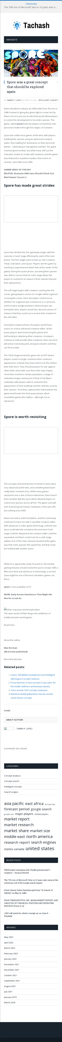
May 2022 (8, 937)
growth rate (9, 814)
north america (39, 836)
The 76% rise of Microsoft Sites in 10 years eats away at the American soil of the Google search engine (32, 7)
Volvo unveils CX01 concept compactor (29, 690)
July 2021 (8, 991)
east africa (34, 803)
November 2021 (11, 969)
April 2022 (8, 942)
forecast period (17, 809)
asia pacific (14, 803)
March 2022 (9, 948)
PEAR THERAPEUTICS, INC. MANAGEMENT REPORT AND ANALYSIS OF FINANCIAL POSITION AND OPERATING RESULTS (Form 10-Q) (31, 903)
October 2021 (10, 975)
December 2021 (11, 964)
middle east (14, 836)
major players (24, 814)
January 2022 (10, 958)
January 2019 (10, 997)
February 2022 (11, 953)
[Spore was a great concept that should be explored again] (31, 63)
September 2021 (12, 980)
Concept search (11, 781)
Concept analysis (12, 775)
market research (19, 824)
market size (40, 830)
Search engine (11, 792)
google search (41, 809)
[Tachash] (31, 25)
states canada (14, 849)
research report (17, 842)
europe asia (50, 804)
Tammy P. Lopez (14, 100)
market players (41, 814)
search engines (43, 842)
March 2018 (9, 1002)
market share (16, 830)
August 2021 (10, 986)
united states (40, 848)
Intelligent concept (48, 100)
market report (17, 819)
